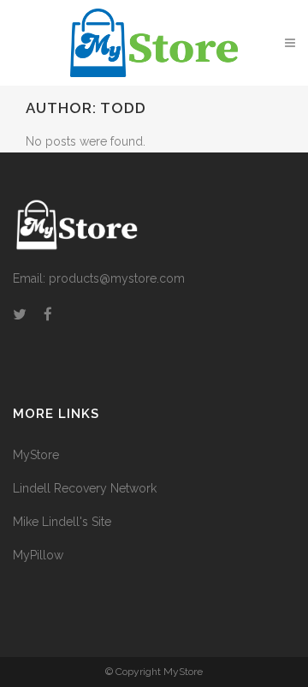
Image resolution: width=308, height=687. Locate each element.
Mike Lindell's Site (62, 522)
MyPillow (38, 555)
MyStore (36, 455)
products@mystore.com (117, 278)
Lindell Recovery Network (85, 488)
